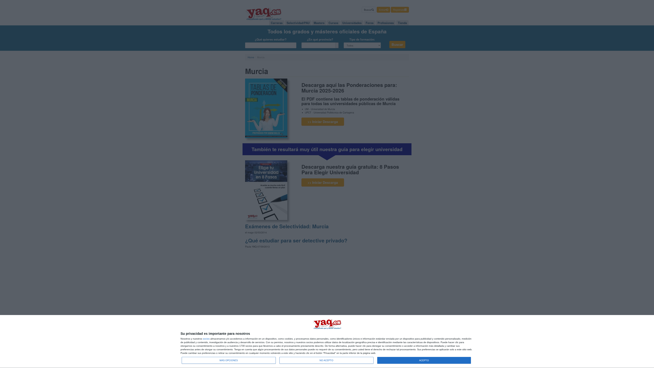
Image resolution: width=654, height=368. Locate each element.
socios (206, 339)
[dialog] (327, 341)
